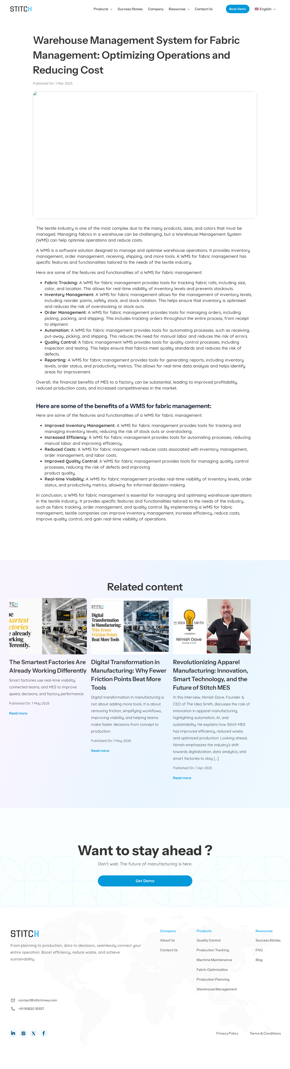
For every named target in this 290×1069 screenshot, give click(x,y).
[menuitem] (265, 9)
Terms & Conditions (265, 1033)
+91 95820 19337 (31, 1009)
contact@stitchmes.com (37, 1000)
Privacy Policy (227, 1033)
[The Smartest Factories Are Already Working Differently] (48, 625)
